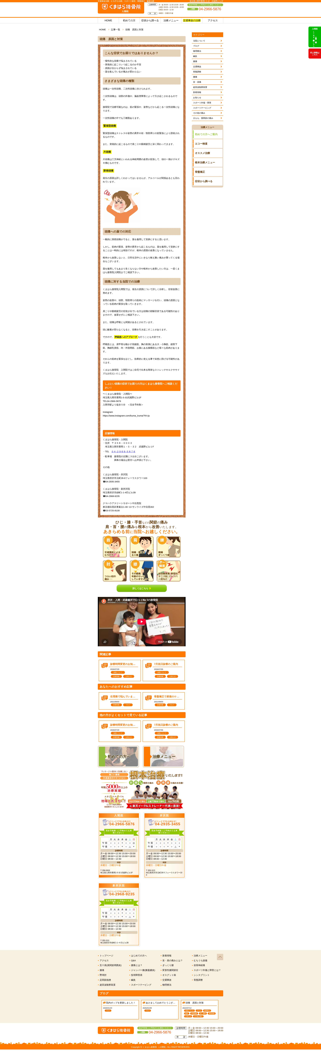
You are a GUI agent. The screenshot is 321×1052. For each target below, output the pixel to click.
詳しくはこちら (140, 588)
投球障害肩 (136, 975)
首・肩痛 (197, 82)
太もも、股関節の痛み (203, 118)
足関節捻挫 (105, 980)
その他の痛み (199, 113)
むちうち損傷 (200, 960)
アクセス (213, 20)
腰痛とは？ (136, 965)
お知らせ (197, 98)
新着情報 (197, 92)
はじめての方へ (139, 955)
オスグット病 (169, 975)
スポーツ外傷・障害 (202, 103)
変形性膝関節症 (170, 970)
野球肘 (103, 975)
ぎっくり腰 (168, 965)
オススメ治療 (202, 153)
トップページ (106, 955)
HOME (108, 20)
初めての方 (129, 20)
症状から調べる (150, 20)
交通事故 (197, 67)
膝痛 (195, 61)
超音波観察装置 (200, 87)
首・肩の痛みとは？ (172, 960)
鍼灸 (195, 56)
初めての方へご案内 (206, 134)
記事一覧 (115, 29)
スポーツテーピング (202, 108)
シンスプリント (202, 975)
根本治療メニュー (205, 162)
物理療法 (197, 51)
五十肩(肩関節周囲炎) (111, 965)
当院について (199, 41)
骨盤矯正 (200, 171)
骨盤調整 (197, 72)
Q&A (133, 960)
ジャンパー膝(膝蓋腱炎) (143, 970)
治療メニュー (171, 20)
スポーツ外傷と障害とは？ (207, 970)
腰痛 (195, 77)
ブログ (196, 46)
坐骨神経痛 (199, 965)
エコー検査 (201, 143)
